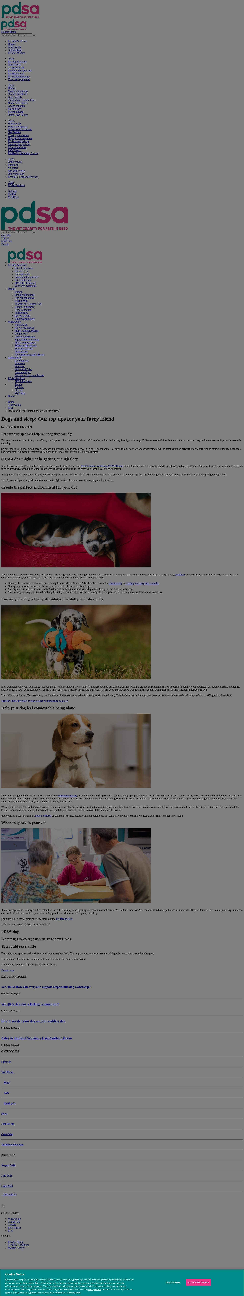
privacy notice (94, 1289)
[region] (122, 1282)
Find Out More (173, 1282)
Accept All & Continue (198, 1282)
